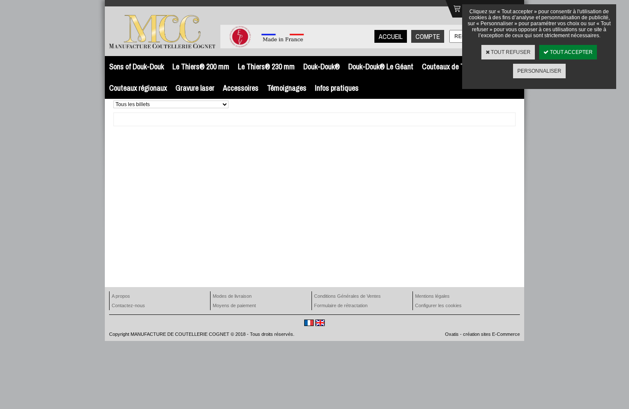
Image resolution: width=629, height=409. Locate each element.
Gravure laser (194, 88)
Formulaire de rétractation (341, 305)
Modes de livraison (232, 296)
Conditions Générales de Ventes (347, 296)
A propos (121, 296)
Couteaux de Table (449, 66)
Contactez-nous (128, 305)
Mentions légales (432, 296)
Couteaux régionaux (138, 88)
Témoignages (286, 88)
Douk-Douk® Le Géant (380, 66)
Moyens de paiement (234, 305)
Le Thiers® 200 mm (200, 66)
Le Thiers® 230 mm (266, 66)
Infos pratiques (337, 88)
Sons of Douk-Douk (136, 66)
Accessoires (240, 88)
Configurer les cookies (438, 305)
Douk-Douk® (321, 66)
